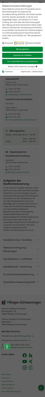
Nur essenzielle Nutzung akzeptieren (22, 61)
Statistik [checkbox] (20, 43)
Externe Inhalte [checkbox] (34, 43)
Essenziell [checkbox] (9, 43)
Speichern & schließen (22, 55)
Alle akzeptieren (22, 49)
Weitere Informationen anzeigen (21, 66)
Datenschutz (37, 71)
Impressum (25, 71)
